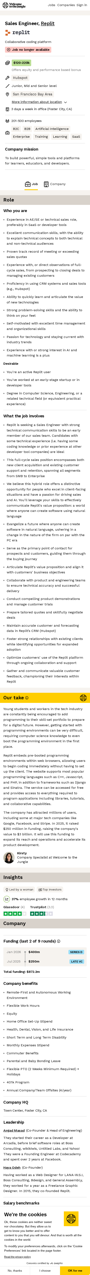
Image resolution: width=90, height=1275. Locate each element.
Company (58, 184)
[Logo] (14, 5)
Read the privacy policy (17, 1256)
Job (35, 184)
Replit (48, 23)
